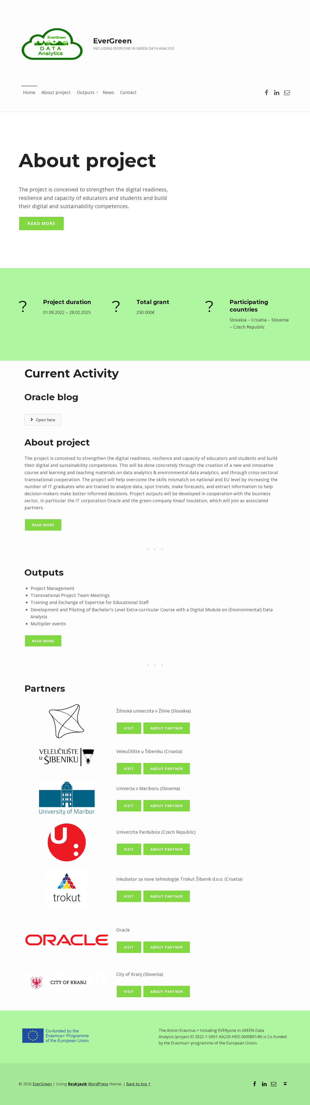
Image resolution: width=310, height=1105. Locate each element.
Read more (41, 223)
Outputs (85, 92)
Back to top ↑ (138, 1084)
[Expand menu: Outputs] (97, 92)
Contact (128, 92)
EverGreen (42, 1084)
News (108, 92)
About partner (166, 728)
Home (29, 92)
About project (56, 92)
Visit (129, 728)
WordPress (98, 1084)
